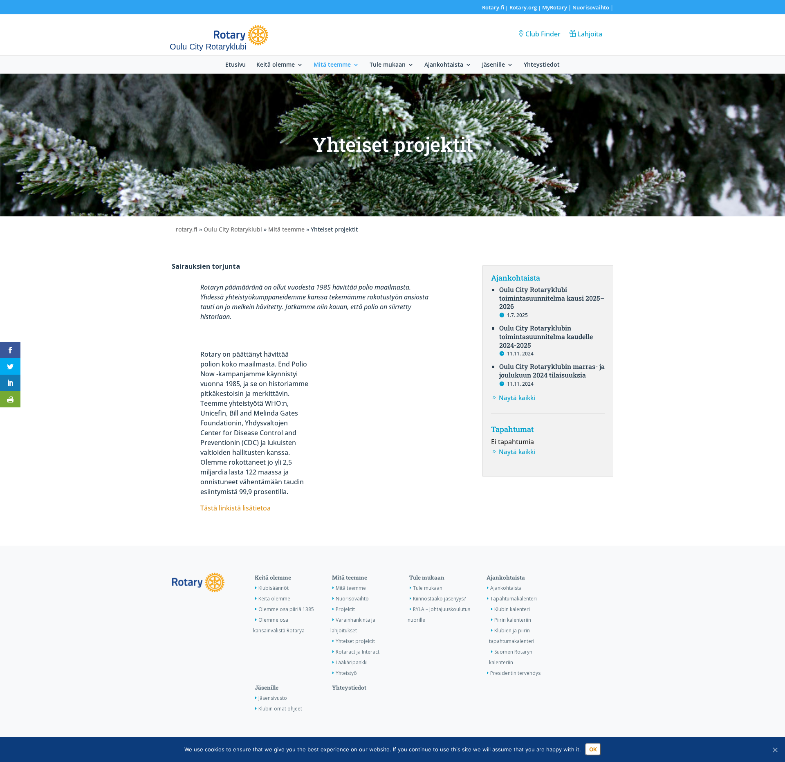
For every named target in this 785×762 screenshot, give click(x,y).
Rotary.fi (493, 7)
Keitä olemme (275, 65)
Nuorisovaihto (590, 7)
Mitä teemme (332, 65)
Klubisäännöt (273, 587)
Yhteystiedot (542, 65)
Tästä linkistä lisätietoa (235, 508)
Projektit (345, 609)
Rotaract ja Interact (357, 651)
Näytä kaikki (517, 397)
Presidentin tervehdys (515, 673)
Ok (593, 749)
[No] (775, 750)
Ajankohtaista (443, 65)
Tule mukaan (388, 65)
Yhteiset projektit (355, 641)
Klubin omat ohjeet (280, 708)
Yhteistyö (346, 673)
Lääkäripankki (352, 662)
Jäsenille (493, 65)
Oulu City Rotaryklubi (233, 229)
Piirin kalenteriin (512, 619)
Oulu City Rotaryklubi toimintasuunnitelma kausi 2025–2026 (552, 298)
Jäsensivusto (272, 698)
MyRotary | (557, 7)
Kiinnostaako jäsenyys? (439, 598)
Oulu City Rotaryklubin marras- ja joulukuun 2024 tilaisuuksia (552, 370)
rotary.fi (186, 229)
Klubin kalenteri (512, 609)
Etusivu (235, 65)
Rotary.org (523, 7)
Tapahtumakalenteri (513, 598)
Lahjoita (589, 33)
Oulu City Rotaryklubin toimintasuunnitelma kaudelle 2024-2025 (546, 336)
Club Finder (543, 33)
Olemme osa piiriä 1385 (286, 609)
